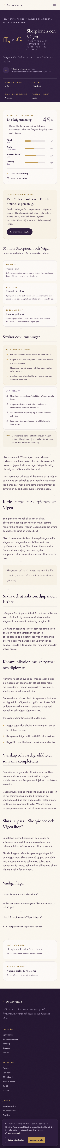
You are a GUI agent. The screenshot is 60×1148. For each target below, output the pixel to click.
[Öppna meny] (54, 5)
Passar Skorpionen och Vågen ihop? (30, 893)
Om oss (6, 1068)
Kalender (6, 1048)
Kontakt (6, 1090)
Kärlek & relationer (39, 19)
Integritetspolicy (9, 1106)
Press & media (9, 1081)
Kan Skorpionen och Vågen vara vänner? (30, 926)
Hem (5, 19)
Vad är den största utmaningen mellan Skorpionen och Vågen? (30, 905)
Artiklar (6, 1052)
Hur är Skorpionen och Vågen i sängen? (30, 916)
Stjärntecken (17, 19)
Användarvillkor (9, 1110)
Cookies (6, 1115)
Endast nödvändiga (16, 1140)
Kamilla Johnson (20, 68)
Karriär (6, 1086)
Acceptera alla (36, 1140)
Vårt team (7, 1072)
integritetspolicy (15, 1133)
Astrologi (6, 1043)
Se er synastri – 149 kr (19, 231)
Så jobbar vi (8, 1077)
